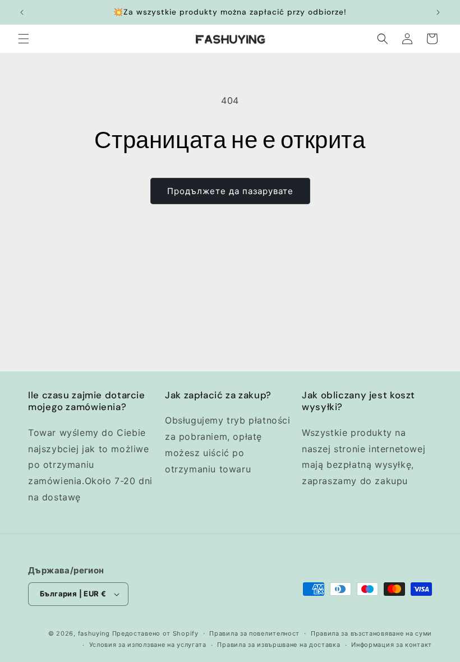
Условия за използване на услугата (147, 645)
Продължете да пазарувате (230, 191)
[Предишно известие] (22, 12)
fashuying (94, 633)
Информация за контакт (391, 645)
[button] (23, 38)
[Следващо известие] (438, 12)
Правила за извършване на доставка (278, 645)
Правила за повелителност (254, 633)
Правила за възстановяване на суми (371, 633)
